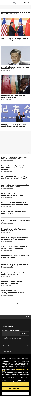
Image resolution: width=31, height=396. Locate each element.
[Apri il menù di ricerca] (25, 2)
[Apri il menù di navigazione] (2, 2)
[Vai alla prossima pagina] (26, 303)
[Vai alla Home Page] (15, 2)
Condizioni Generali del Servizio (16, 338)
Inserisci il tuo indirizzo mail (11, 330)
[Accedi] (28, 2)
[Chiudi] (29, 356)
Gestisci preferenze (15, 393)
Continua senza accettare (15, 388)
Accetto (15, 384)
